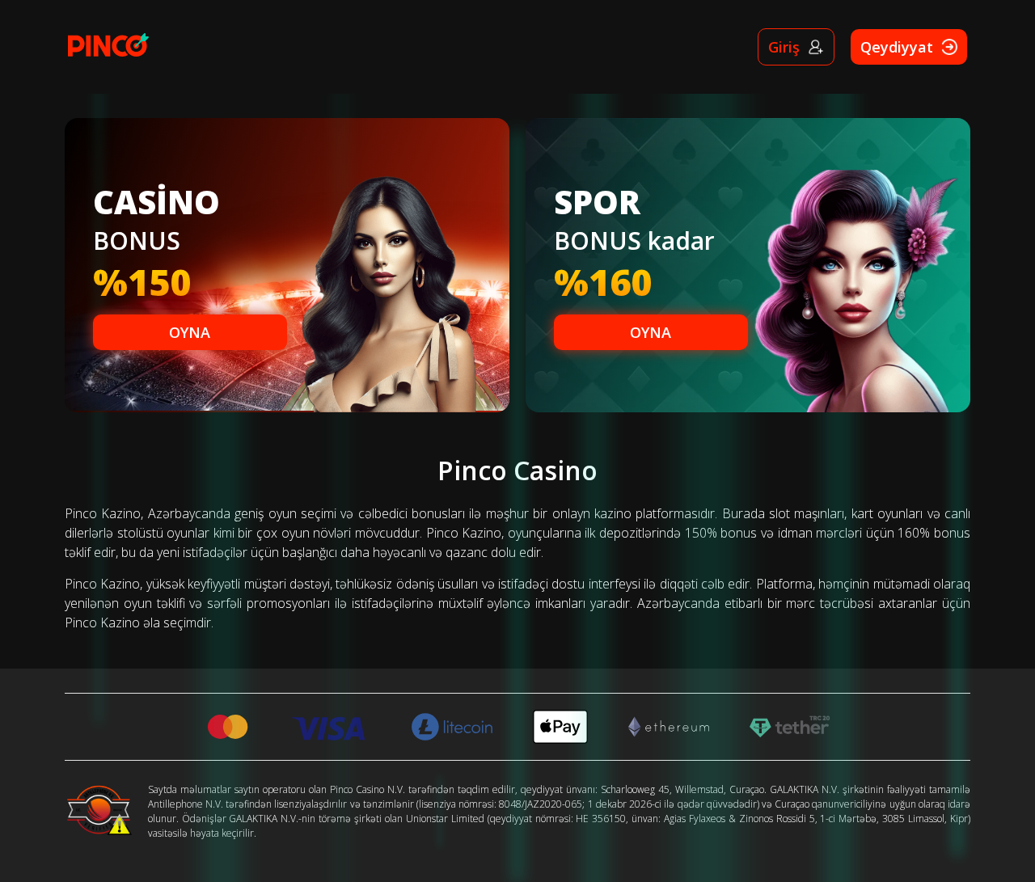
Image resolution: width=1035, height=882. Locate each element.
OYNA (189, 332)
